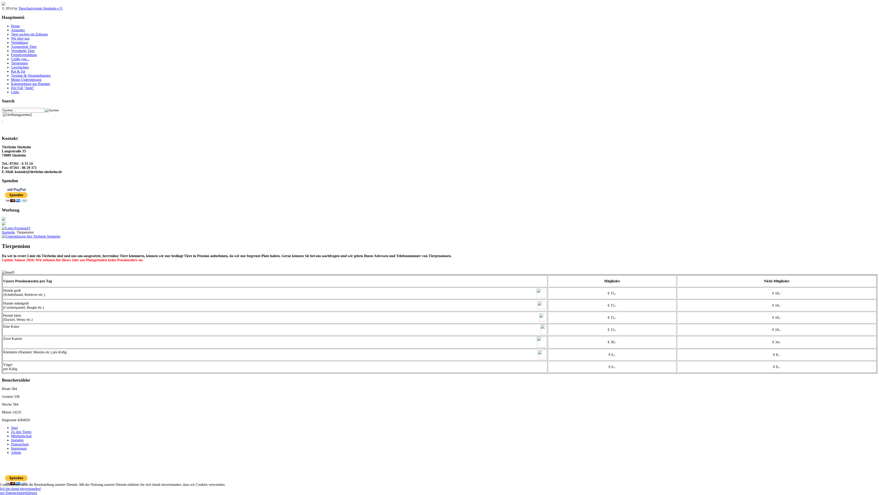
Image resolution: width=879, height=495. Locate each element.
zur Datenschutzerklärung (18, 493)
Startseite (8, 232)
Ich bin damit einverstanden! (20, 489)
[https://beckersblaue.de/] (3, 219)
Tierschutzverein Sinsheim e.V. (40, 8)
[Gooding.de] (31, 236)
